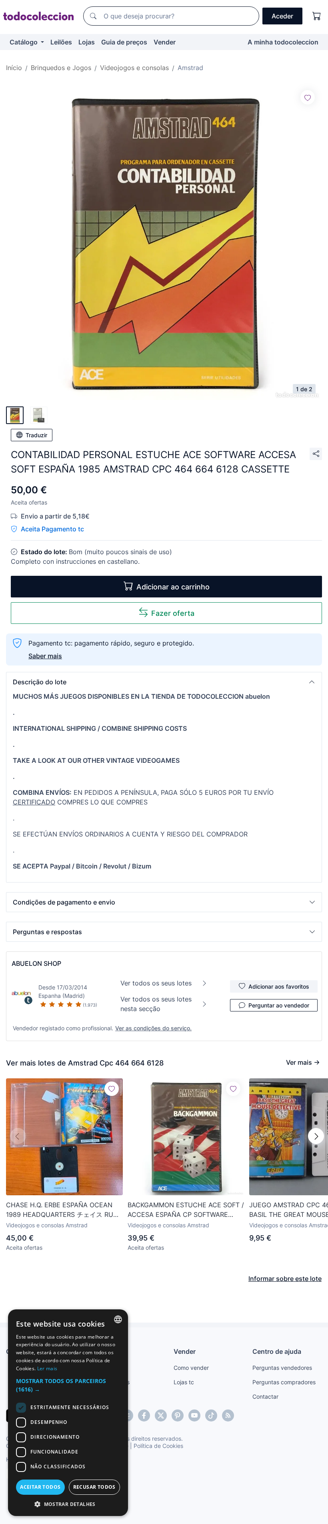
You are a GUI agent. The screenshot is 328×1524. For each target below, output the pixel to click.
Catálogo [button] (24, 42)
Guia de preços (124, 42)
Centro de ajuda (276, 1351)
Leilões (61, 42)
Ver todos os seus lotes (156, 983)
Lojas (86, 42)
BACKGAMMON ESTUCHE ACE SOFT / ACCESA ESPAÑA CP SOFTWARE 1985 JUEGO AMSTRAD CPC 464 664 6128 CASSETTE (186, 1210)
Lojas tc (184, 1382)
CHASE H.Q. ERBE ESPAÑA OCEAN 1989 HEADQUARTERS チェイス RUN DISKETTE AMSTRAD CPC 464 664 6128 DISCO (62, 1210)
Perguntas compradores (284, 1382)
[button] (164, 682)
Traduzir (36, 435)
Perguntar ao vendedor (278, 1005)
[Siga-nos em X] (161, 1415)
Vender (165, 42)
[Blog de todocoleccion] (228, 1415)
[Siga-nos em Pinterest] (178, 1415)
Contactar (265, 1396)
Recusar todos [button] (94, 1487)
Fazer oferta (172, 613)
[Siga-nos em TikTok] (211, 1415)
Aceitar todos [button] (40, 1487)
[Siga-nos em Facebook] (144, 1415)
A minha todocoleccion (283, 42)
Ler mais (47, 1368)
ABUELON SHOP (36, 963)
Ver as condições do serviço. (153, 1028)
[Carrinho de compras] (317, 16)
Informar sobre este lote (285, 1279)
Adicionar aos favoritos (278, 986)
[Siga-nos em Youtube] (194, 1415)
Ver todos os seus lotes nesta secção (156, 1004)
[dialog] (68, 1412)
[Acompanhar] (307, 97)
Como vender (191, 1367)
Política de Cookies (158, 1445)
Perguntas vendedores (282, 1367)
